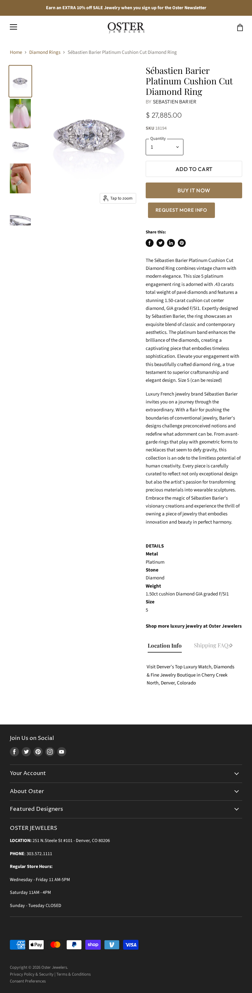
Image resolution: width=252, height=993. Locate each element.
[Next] (231, 646)
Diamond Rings (44, 52)
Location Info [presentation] (165, 645)
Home (16, 52)
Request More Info (181, 210)
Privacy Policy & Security (31, 974)
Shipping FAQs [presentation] (212, 645)
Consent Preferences (28, 981)
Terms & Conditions (73, 974)
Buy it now (194, 190)
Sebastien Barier (175, 101)
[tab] (167, 646)
